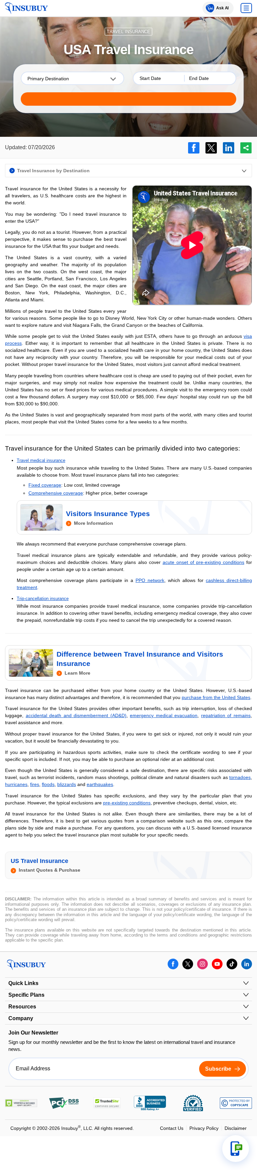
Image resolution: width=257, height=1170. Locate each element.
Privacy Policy (204, 1128)
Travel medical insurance (41, 460)
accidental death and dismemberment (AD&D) (76, 715)
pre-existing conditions (127, 802)
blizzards (66, 784)
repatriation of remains (226, 715)
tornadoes (240, 777)
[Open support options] (235, 1148)
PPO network (150, 580)
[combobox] (72, 78)
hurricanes (16, 784)
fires (34, 784)
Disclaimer (236, 1128)
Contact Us (171, 1128)
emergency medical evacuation (163, 715)
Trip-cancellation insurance (43, 598)
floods (48, 784)
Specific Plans (26, 995)
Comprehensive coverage (55, 493)
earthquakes (100, 784)
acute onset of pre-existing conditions (203, 562)
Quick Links (23, 983)
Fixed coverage (44, 485)
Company (20, 1018)
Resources (22, 1006)
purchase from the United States (216, 697)
